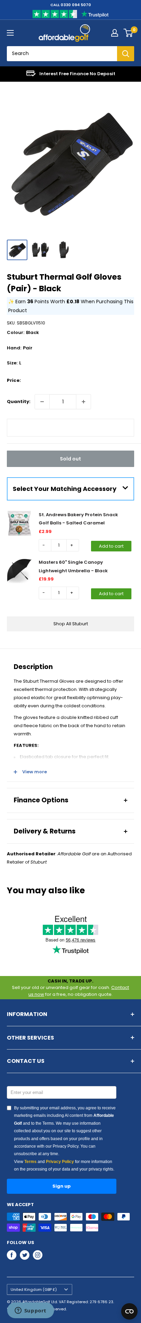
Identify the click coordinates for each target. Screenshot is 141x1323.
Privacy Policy (60, 1161)
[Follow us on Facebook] (11, 1255)
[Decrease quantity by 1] (42, 402)
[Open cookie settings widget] (129, 1311)
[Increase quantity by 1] (83, 402)
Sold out (70, 458)
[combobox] (62, 53)
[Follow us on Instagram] (37, 1255)
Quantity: (18, 401)
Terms (30, 1161)
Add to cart (111, 546)
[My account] (114, 33)
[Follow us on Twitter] (24, 1255)
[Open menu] (10, 33)
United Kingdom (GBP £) (34, 1289)
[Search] (125, 53)
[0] (128, 33)
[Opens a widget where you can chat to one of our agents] (30, 1311)
